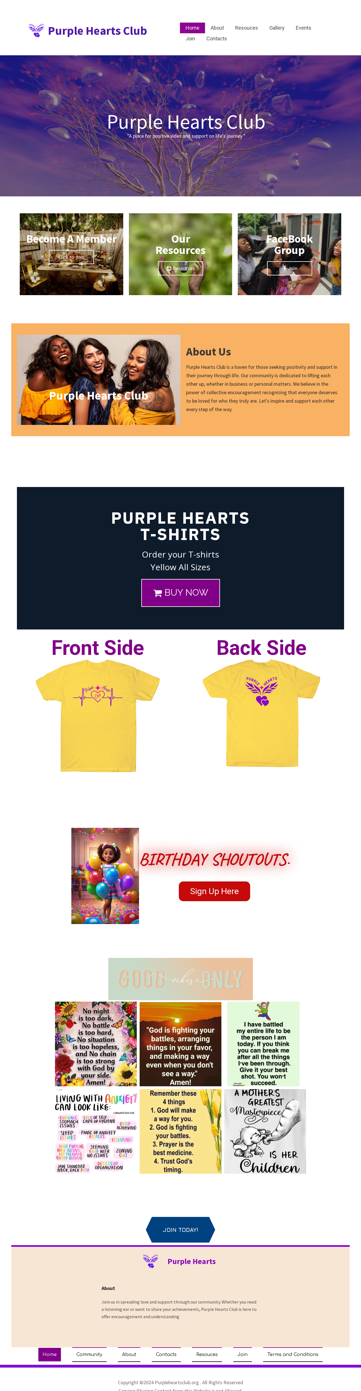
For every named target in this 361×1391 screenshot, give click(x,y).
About (217, 28)
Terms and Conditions (292, 1354)
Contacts (216, 38)
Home (192, 28)
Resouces (246, 28)
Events (303, 28)
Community (89, 1354)
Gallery (277, 28)
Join (190, 38)
